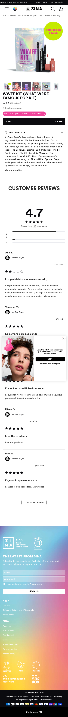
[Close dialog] (63, 338)
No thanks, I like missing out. (50, 363)
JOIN (50, 359)
